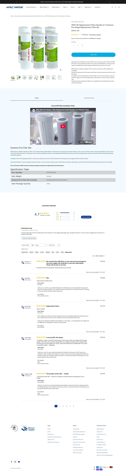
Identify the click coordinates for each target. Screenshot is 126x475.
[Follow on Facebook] (11, 462)
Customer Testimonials (79, 442)
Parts (72, 7)
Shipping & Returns (78, 447)
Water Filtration (44, 7)
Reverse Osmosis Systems (54, 437)
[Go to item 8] (53, 77)
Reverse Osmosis (30, 7)
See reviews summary (95, 34)
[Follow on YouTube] (19, 462)
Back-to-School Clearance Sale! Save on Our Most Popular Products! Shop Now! (62, 2)
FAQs (98, 437)
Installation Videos (101, 444)
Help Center (100, 439)
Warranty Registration (102, 452)
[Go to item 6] (42, 77)
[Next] (109, 2)
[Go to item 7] (48, 77)
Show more (68, 252)
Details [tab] (37, 98)
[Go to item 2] (18, 77)
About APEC (76, 429)
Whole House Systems (53, 442)
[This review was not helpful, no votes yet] (103, 272)
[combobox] (41, 245)
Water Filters (51, 439)
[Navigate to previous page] (52, 406)
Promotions (51, 434)
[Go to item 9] (59, 77)
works (62, 252)
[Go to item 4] (30, 77)
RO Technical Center (102, 450)
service (42, 252)
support (31, 252)
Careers (75, 437)
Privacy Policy (76, 444)
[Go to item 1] (12, 77)
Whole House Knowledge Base (105, 455)
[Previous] (16, 2)
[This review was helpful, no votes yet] (100, 272)
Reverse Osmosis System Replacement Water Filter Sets (29, 16)
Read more (52, 345)
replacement (25, 252)
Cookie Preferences (78, 439)
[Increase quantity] (82, 45)
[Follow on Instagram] (15, 462)
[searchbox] (26, 245)
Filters (65, 7)
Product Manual (101, 442)
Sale (79, 7)
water (57, 252)
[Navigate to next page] (73, 406)
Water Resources (77, 452)
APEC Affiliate (100, 429)
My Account (100, 447)
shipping (48, 252)
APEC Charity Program (79, 434)
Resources (87, 7)
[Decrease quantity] (73, 45)
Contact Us (97, 7)
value (53, 252)
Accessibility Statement (79, 431)
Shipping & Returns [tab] (89, 98)
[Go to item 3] (24, 77)
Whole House (55, 7)
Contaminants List (101, 434)
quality (36, 252)
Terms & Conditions (78, 450)
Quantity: (73, 42)
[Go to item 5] (36, 77)
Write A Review (86, 217)
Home (12, 16)
